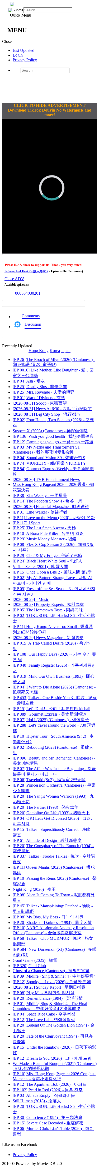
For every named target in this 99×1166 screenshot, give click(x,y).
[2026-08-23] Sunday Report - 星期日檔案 (49, 987)
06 (17, 293)
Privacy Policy (25, 60)
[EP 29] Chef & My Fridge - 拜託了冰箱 (47, 555)
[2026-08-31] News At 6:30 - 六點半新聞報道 (52, 408)
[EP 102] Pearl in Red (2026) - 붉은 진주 (48, 1090)
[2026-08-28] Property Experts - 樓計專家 (48, 604)
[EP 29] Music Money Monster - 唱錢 (44, 539)
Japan (65, 350)
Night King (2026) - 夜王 (34, 889)
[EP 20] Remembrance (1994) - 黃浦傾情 (48, 998)
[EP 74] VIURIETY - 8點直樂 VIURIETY (49, 463)
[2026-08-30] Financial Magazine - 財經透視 (51, 506)
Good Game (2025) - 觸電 (35, 960)
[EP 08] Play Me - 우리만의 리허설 (43, 993)
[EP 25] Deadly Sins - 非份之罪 (40, 386)
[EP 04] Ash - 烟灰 (29, 381)
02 (34, 293)
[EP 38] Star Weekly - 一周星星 (40, 495)
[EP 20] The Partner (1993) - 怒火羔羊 (45, 807)
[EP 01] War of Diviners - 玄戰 (39, 397)
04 (25, 293)
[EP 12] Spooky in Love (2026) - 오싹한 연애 (52, 981)
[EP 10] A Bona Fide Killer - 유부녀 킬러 (48, 533)
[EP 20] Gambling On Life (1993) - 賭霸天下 (51, 813)
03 (30, 293)
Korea (55, 350)
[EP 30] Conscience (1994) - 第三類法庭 (47, 1117)
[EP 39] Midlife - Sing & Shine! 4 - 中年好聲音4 (54, 976)
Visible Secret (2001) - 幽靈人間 (40, 566)
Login (18, 55)
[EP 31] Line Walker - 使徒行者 (40, 512)
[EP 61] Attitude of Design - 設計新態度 (47, 840)
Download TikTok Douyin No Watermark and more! (49, 112)
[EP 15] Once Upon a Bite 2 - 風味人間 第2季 (52, 572)
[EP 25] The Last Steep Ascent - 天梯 (44, 528)
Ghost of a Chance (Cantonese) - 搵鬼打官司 (51, 970)
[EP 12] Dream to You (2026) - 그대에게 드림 (52, 1058)
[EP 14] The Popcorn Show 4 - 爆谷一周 (47, 501)
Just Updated (23, 50)
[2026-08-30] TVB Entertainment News (46, 479)
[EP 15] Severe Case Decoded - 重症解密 (48, 1123)
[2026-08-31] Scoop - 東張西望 (40, 403)
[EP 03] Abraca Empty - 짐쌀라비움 (44, 1095)
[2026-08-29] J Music (31, 599)
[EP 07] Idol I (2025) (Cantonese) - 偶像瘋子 (51, 719)
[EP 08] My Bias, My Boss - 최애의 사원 (48, 917)
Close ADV (14, 279)
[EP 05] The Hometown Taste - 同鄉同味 (48, 610)
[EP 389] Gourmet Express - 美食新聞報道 (49, 714)
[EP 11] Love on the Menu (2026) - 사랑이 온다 (54, 517)
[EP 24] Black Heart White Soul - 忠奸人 (47, 561)
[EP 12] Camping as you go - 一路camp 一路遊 (53, 442)
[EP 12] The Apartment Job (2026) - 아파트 (50, 1084)
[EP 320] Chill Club (29, 965)
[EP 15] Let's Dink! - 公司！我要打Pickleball (51, 708)
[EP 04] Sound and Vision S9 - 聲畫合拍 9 (49, 457)
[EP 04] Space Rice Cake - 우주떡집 (44, 1014)
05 (21, 293)
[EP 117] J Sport (26, 523)
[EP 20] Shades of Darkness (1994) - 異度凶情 (52, 922)
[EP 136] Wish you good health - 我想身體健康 (53, 436)
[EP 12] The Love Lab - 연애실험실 (44, 1019)
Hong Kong (39, 350)
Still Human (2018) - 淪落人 (37, 1101)
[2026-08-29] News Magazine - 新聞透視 (48, 637)
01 (38, 293)
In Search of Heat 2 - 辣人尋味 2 (26, 271)
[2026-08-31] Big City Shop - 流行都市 (46, 414)
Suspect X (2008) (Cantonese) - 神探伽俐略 (50, 431)
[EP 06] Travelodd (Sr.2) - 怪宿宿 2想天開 (49, 779)
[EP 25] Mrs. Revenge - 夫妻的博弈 (43, 392)
